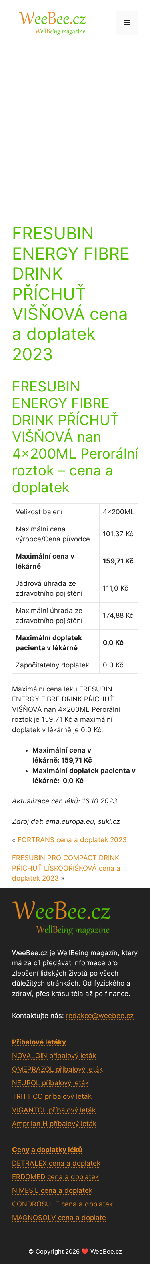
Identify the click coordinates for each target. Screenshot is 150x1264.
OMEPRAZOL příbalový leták (57, 1069)
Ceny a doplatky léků (47, 1150)
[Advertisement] (75, 124)
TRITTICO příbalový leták (52, 1096)
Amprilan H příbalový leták (54, 1124)
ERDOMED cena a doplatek (55, 1177)
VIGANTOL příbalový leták (54, 1110)
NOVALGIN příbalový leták (54, 1056)
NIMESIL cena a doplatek (52, 1190)
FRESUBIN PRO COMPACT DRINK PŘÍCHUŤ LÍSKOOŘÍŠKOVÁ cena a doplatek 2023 (66, 868)
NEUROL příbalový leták (50, 1083)
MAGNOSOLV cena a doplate (59, 1218)
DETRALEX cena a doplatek (56, 1163)
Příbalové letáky (39, 1042)
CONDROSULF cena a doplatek (62, 1204)
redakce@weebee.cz (100, 1016)
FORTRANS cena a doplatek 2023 (72, 840)
